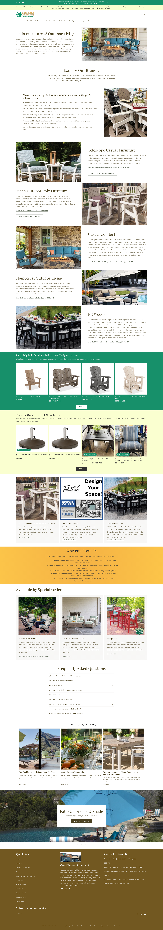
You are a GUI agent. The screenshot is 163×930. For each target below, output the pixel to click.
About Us (19, 863)
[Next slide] (85, 844)
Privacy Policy (20, 888)
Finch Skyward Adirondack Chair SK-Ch (28, 397)
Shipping (18, 872)
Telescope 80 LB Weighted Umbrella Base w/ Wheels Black (31, 455)
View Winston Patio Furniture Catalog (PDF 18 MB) (34, 656)
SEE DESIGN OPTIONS (115, 540)
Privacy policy (75, 926)
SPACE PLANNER (69, 540)
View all (81, 407)
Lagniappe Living (21, 897)
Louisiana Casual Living (53, 926)
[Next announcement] (107, 2)
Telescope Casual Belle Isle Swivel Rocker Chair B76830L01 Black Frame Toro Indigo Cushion (129, 459)
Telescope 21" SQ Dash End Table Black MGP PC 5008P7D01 (96, 459)
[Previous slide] (77, 844)
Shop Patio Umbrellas (81, 821)
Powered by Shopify (65, 926)
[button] (137, 14)
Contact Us (19, 880)
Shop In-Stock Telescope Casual (102, 173)
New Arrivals (20, 901)
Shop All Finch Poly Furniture (29, 216)
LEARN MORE (66, 656)
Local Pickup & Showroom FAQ (25, 876)
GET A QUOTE (24, 537)
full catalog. (34, 421)
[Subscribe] (48, 914)
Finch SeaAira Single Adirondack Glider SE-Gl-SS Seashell (130, 397)
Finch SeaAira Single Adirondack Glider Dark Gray (97, 397)
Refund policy (84, 926)
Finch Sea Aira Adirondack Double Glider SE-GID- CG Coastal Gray (64, 397)
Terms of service (94, 926)
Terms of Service (21, 884)
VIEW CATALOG (111, 654)
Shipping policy (105, 926)
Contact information (116, 926)
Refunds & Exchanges (23, 867)
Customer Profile (21, 893)
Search (18, 859)
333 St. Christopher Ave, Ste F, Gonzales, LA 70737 (123, 867)
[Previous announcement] (56, 2)
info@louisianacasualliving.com (124, 859)
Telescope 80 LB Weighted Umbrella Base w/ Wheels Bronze (64, 455)
